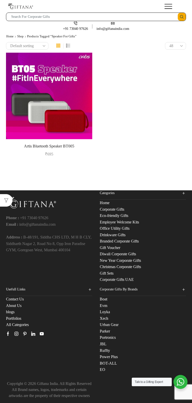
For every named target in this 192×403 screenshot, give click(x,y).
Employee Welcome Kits (119, 222)
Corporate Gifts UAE (117, 279)
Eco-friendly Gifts (114, 215)
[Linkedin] (33, 334)
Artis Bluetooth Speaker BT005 (49, 146)
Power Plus (109, 357)
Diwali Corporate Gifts (118, 254)
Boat (103, 299)
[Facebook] (8, 334)
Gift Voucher (110, 248)
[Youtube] (42, 334)
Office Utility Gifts (115, 228)
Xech (104, 318)
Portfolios (13, 318)
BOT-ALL (108, 363)
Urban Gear (109, 325)
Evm (103, 305)
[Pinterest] (25, 334)
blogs (10, 312)
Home (10, 36)
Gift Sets (107, 273)
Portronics (108, 337)
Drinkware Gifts (113, 235)
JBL (103, 344)
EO (102, 369)
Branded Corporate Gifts (119, 241)
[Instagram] (16, 334)
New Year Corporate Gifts (120, 260)
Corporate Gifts (112, 209)
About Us (14, 305)
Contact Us (15, 299)
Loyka (105, 312)
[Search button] (182, 17)
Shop (20, 36)
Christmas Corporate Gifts (120, 267)
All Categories (17, 325)
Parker (105, 331)
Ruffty (105, 350)
